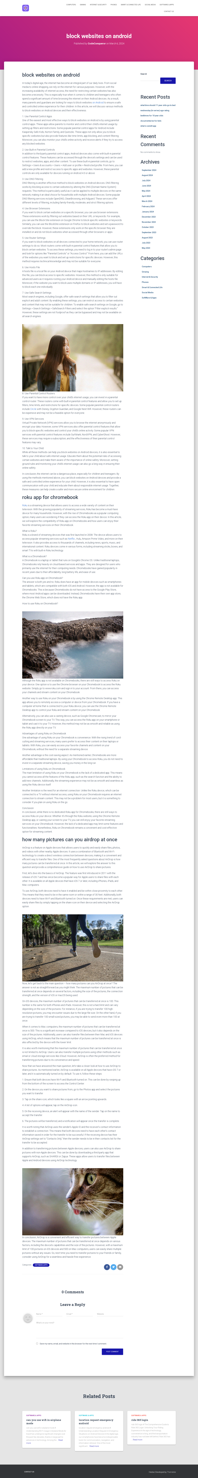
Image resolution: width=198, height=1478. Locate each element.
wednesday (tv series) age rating (154, 110)
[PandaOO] (25, 8)
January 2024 (148, 212)
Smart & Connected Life (131, 5)
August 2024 (147, 175)
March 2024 (147, 201)
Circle (33, 409)
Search (143, 74)
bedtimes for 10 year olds (151, 116)
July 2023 (146, 243)
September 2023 (149, 232)
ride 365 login (139, 1420)
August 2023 (147, 238)
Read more (94, 1446)
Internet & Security (98, 5)
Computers (71, 5)
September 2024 (149, 170)
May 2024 (146, 191)
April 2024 (146, 196)
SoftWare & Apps (167, 5)
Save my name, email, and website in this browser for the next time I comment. (73, 1344)
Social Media (150, 5)
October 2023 (148, 227)
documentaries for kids (150, 121)
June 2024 (146, 186)
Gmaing (83, 5)
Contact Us (169, 11)
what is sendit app (148, 126)
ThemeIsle (171, 1472)
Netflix (71, 538)
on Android (98, 102)
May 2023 (146, 248)
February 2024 (148, 206)
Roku (24, 505)
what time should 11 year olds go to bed (158, 105)
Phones (114, 5)
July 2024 (146, 180)
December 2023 (149, 217)
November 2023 (149, 222)
